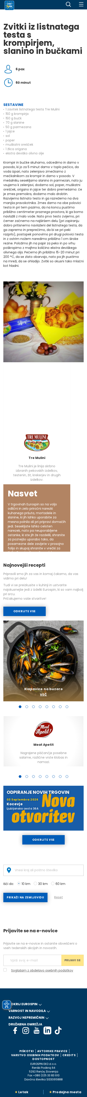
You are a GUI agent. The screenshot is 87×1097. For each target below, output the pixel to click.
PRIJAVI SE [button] (72, 960)
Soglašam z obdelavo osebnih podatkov (42, 970)
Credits (69, 1055)
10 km (26, 884)
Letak (23, 1092)
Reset (58, 897)
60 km (60, 884)
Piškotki (26, 1051)
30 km (43, 884)
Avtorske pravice (52, 1051)
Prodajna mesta (67, 1092)
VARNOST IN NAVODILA (27, 1011)
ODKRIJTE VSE (24, 611)
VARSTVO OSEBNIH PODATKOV (35, 1055)
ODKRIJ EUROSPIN (22, 1004)
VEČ (43, 694)
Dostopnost (43, 1059)
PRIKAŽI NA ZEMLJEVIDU (25, 897)
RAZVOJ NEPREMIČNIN (26, 1017)
